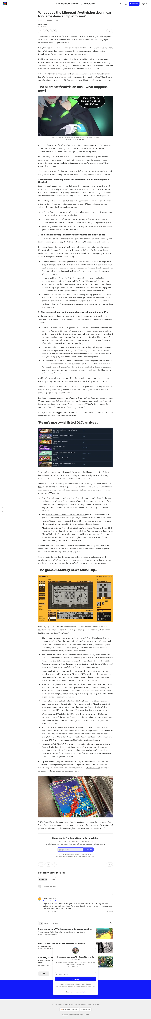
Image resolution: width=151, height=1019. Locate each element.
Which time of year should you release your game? (62, 943)
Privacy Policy (91, 986)
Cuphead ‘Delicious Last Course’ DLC (91, 537)
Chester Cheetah (93, 767)
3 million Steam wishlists (90, 707)
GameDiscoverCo (53, 39)
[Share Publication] (126, 4)
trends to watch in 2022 (60, 677)
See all (42, 974)
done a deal (90, 690)
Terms (84, 1004)
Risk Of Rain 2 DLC (50, 534)
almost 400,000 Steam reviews (72, 507)
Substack (65, 1015)
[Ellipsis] (112, 898)
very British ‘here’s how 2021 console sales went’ (68, 727)
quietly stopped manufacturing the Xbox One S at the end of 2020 (74, 749)
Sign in (144, 4)
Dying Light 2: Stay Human (72, 704)
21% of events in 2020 (100, 660)
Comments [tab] (43, 879)
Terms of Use (85, 984)
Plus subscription (45, 62)
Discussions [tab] (54, 923)
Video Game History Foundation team (80, 761)
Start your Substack (70, 1009)
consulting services (52, 828)
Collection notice (93, 1004)
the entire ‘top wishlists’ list (74, 557)
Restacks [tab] (52, 879)
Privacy (78, 1004)
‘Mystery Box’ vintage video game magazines (57, 764)
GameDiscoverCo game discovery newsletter (59, 36)
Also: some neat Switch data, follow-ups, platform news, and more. (61, 932)
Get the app (85, 1009)
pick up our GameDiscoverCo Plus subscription (91, 73)
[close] (95, 948)
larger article (47, 171)
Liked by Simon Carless (51, 901)
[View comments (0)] (58, 937)
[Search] (121, 4)
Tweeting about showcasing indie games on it (65, 720)
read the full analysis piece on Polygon (76, 163)
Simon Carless (43, 24)
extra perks (48, 76)
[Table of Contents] (2, 509)
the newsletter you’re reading (97, 825)
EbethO (45, 898)
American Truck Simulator (78, 498)
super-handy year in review (94, 654)
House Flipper (92, 528)
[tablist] (47, 879)
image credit (80, 139)
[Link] (35, 88)
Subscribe (134, 4)
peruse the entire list (65, 545)
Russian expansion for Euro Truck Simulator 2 (66, 514)
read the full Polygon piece (55, 412)
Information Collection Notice (75, 986)
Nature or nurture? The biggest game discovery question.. (65, 929)
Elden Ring (61, 710)
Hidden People (90, 59)
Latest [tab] (46, 923)
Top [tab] (40, 923)
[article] (75, 933)
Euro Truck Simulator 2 (52, 498)
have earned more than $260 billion (96, 684)
